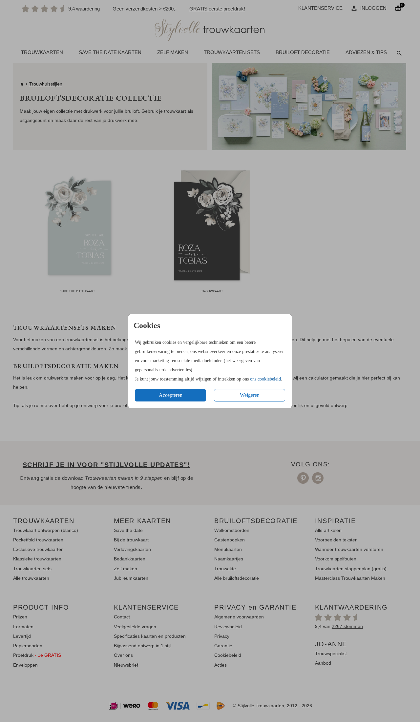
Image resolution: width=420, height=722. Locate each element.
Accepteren (170, 395)
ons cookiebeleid (265, 379)
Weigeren (250, 395)
